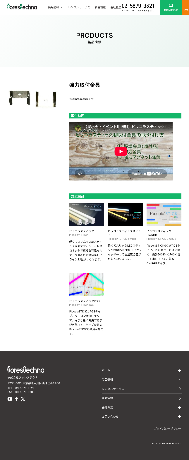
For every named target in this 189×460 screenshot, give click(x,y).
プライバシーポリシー (168, 428)
